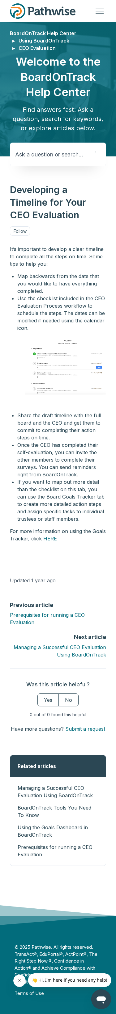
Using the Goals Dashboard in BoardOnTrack (53, 831)
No (68, 700)
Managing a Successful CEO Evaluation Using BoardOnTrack (55, 791)
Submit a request (85, 729)
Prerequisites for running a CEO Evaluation (55, 851)
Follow (20, 231)
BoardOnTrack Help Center (43, 33)
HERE (50, 538)
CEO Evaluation (37, 48)
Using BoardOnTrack (44, 41)
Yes (48, 700)
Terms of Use (29, 993)
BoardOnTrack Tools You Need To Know (54, 811)
